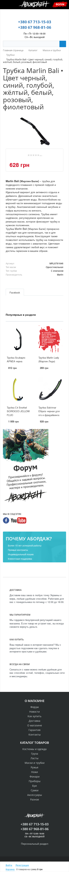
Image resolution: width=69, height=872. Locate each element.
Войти (9, 865)
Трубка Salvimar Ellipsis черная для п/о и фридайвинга (49, 411)
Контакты (35, 734)
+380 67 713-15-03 (34, 21)
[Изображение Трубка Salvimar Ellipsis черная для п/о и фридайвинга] (50, 389)
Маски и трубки (35, 763)
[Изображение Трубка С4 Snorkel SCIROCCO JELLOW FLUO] (19, 389)
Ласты (34, 758)
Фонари (35, 776)
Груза (34, 753)
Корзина (10, 869)
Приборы (34, 781)
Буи (34, 785)
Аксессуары (34, 795)
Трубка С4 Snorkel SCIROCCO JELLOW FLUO (18, 411)
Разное (34, 799)
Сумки (34, 790)
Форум (60, 4)
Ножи (34, 772)
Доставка (34, 721)
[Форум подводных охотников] (25, 466)
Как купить (34, 716)
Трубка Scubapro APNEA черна (16, 359)
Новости (34, 711)
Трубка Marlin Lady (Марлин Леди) (48, 359)
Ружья (34, 767)
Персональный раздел (34, 843)
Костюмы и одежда (34, 749)
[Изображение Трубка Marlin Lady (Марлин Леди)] (50, 339)
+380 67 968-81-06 (34, 27)
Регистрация (22, 865)
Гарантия (34, 730)
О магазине (34, 725)
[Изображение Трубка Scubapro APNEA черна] (19, 339)
